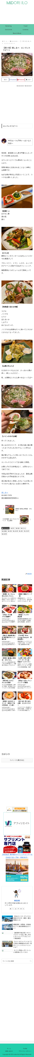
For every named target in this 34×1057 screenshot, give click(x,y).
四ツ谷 (24, 528)
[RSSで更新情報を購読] (23, 908)
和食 (18, 528)
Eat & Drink (6, 528)
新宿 (11, 531)
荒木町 (27, 531)
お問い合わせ (9, 1051)
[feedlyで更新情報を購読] (21, 908)
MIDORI (17, 900)
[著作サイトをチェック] (10, 908)
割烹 (13, 528)
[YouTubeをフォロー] (16, 908)
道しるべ (4, 492)
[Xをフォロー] (13, 908)
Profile (25, 1048)
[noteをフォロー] (18, 908)
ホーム (9, 1048)
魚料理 (5, 534)
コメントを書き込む (17, 760)
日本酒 (16, 531)
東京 (22, 531)
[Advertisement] (17, 14)
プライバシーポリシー (25, 1051)
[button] (29, 80)
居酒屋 (5, 531)
